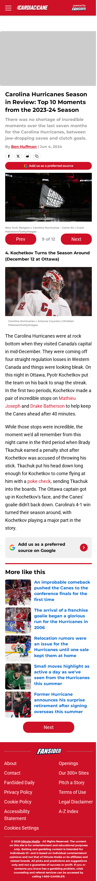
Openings (68, 763)
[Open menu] (8, 8)
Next (76, 239)
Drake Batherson (47, 406)
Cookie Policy (18, 801)
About (10, 763)
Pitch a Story (72, 782)
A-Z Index (68, 811)
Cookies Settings (21, 828)
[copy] (36, 156)
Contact (12, 773)
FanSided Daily (19, 782)
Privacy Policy (18, 792)
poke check (39, 481)
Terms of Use (72, 792)
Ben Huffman (24, 146)
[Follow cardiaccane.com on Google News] (84, 547)
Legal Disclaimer (76, 801)
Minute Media (30, 841)
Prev (20, 239)
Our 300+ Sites (74, 773)
